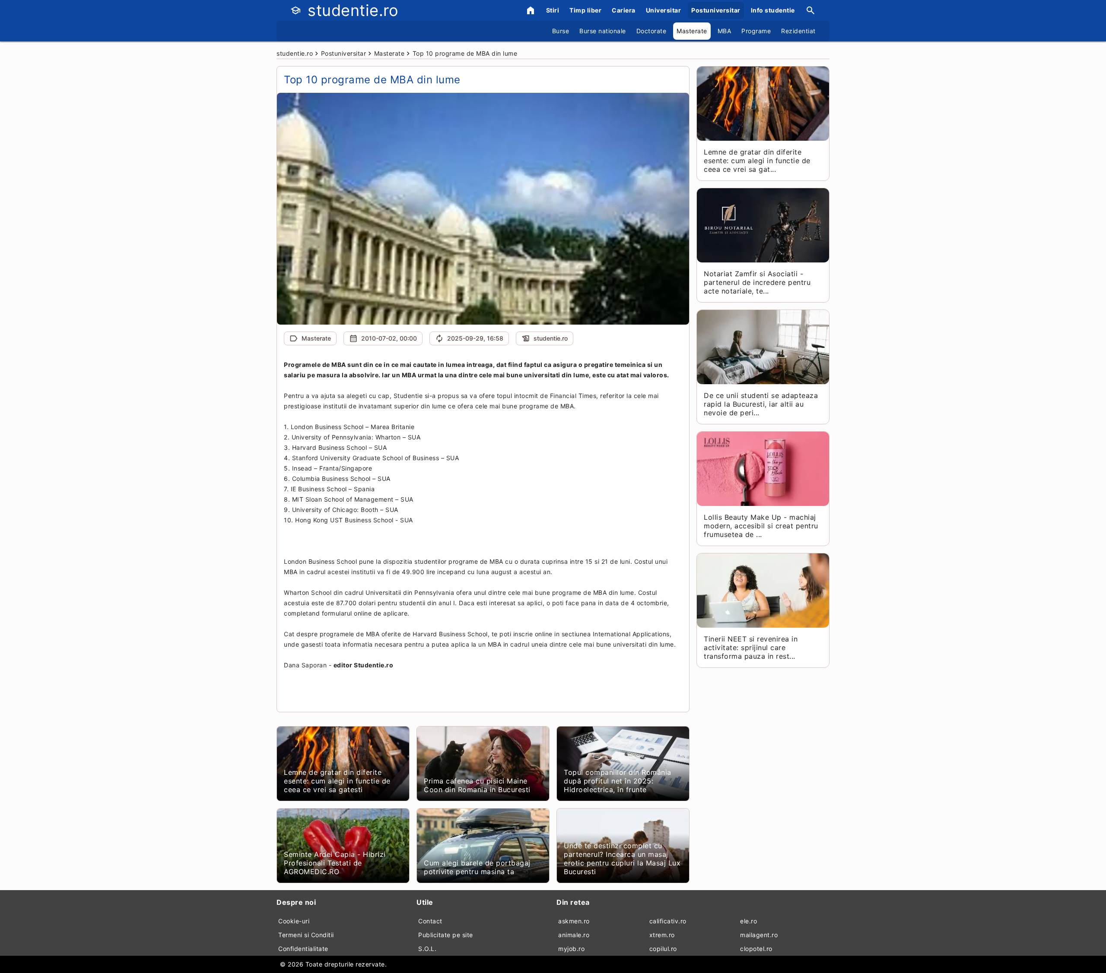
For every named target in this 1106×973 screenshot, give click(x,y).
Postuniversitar (716, 10)
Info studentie (773, 10)
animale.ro (573, 934)
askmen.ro (574, 921)
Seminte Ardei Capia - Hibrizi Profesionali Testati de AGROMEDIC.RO (335, 863)
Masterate (692, 31)
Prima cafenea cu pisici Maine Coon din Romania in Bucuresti (477, 785)
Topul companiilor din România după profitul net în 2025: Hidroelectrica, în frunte (617, 781)
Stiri (552, 10)
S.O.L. (427, 948)
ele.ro (748, 921)
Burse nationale (602, 31)
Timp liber (585, 10)
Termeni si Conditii (306, 934)
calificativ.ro (667, 921)
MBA (724, 31)
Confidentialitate (303, 948)
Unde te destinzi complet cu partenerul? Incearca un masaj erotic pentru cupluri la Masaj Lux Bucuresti (622, 858)
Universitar (663, 10)
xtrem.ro (662, 934)
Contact (430, 921)
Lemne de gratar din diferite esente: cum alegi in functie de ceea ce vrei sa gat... (757, 161)
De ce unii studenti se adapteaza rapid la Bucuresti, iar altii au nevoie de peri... (761, 404)
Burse (560, 31)
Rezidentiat (798, 31)
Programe (756, 31)
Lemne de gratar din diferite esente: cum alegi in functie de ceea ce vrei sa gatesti (337, 781)
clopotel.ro (756, 948)
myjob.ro (571, 948)
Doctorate (651, 31)
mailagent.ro (759, 934)
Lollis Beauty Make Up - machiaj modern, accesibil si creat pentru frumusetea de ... (761, 526)
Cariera (624, 10)
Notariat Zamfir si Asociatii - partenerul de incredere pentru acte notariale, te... (757, 282)
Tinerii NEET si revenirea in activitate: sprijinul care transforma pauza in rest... (751, 647)
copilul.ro (663, 948)
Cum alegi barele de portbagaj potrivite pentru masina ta (477, 867)
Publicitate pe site (445, 934)
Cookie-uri (293, 921)
